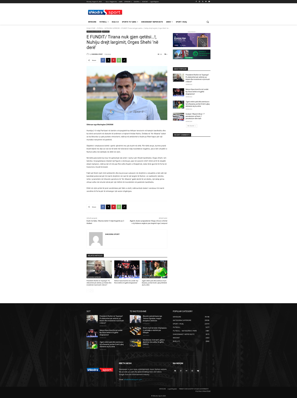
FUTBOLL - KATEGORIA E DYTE (151, 277)
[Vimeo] (206, 1)
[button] (207, 22)
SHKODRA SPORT (97, 54)
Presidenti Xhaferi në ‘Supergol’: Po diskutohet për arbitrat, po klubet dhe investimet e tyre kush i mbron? (99, 283)
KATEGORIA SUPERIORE (112, 28)
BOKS (116, 277)
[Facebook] (196, 1)
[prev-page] (88, 290)
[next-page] (91, 290)
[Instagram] (199, 1)
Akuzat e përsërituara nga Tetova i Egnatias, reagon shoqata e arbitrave (152, 318)
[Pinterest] (113, 60)
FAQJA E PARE (91, 28)
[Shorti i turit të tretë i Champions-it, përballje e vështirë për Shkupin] (135, 331)
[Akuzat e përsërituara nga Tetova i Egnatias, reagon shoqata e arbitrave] (135, 319)
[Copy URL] (124, 60)
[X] (202, 1)
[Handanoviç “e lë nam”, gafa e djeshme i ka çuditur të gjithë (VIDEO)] (135, 343)
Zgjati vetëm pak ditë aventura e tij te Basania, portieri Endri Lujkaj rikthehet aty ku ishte (154, 283)
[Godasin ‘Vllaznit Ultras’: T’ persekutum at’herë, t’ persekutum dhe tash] (178, 117)
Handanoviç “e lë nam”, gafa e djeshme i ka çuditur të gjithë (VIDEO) (154, 342)
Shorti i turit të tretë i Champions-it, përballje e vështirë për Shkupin (155, 330)
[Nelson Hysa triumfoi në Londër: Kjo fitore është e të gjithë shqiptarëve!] (127, 269)
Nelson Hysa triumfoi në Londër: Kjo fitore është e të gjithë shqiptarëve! (197, 91)
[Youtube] (209, 1)
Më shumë (190, 126)
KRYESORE (106, 31)
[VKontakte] (198, 371)
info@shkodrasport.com (133, 379)
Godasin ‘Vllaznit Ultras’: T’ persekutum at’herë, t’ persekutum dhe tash (195, 116)
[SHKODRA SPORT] (88, 54)
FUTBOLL (100, 28)
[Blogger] (175, 371)
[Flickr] (186, 371)
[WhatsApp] (119, 60)
